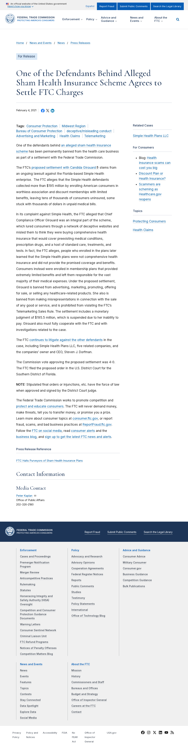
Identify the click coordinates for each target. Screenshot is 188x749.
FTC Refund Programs (34, 642)
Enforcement (28, 550)
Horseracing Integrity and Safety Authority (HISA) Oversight (36, 600)
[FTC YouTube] (166, 733)
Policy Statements (83, 603)
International (79, 609)
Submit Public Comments (134, 6)
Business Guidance (135, 574)
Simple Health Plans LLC (151, 136)
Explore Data (28, 711)
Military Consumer (134, 562)
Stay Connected (30, 700)
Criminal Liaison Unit (33, 636)
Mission (76, 670)
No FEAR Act (75, 737)
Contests (26, 694)
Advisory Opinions (83, 562)
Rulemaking (27, 584)
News (61, 43)
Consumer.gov (132, 568)
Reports (76, 580)
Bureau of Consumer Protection (39, 131)
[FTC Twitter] (154, 732)
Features (25, 682)
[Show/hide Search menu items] (178, 19)
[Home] (31, 21)
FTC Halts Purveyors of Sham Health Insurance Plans (49, 460)
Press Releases (80, 43)
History (75, 676)
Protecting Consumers (149, 221)
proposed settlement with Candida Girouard (64, 167)
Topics (24, 688)
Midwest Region (74, 126)
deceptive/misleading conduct (89, 131)
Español (90, 6)
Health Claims (70, 136)
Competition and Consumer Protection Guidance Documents (37, 614)
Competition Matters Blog (36, 653)
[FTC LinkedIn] (160, 733)
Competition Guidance (137, 580)
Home (20, 43)
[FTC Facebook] (143, 733)
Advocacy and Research (86, 556)
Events (24, 676)
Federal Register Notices (87, 574)
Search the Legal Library (167, 6)
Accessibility (50, 732)
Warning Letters (30, 624)
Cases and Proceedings (35, 556)
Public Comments (82, 586)
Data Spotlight (29, 705)
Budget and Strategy (84, 694)
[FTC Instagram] (149, 733)
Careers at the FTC (83, 705)
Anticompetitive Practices (36, 578)
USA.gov (111, 732)
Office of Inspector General (89, 700)
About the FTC (80, 664)
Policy (75, 550)
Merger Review (29, 572)
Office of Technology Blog (88, 615)
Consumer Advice (134, 556)
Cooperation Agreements (87, 568)
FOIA (64, 732)
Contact (76, 711)
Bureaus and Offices (84, 688)
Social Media (28, 717)
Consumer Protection (41, 126)
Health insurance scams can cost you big (155, 163)
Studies (76, 592)
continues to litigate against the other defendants (66, 340)
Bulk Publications (134, 586)
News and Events (41, 43)
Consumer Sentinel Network (38, 630)
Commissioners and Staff (87, 682)
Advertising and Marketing (35, 136)
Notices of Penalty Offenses (38, 648)
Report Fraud (107, 6)
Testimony (78, 597)
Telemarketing (94, 136)
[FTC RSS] (172, 733)
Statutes (25, 590)
